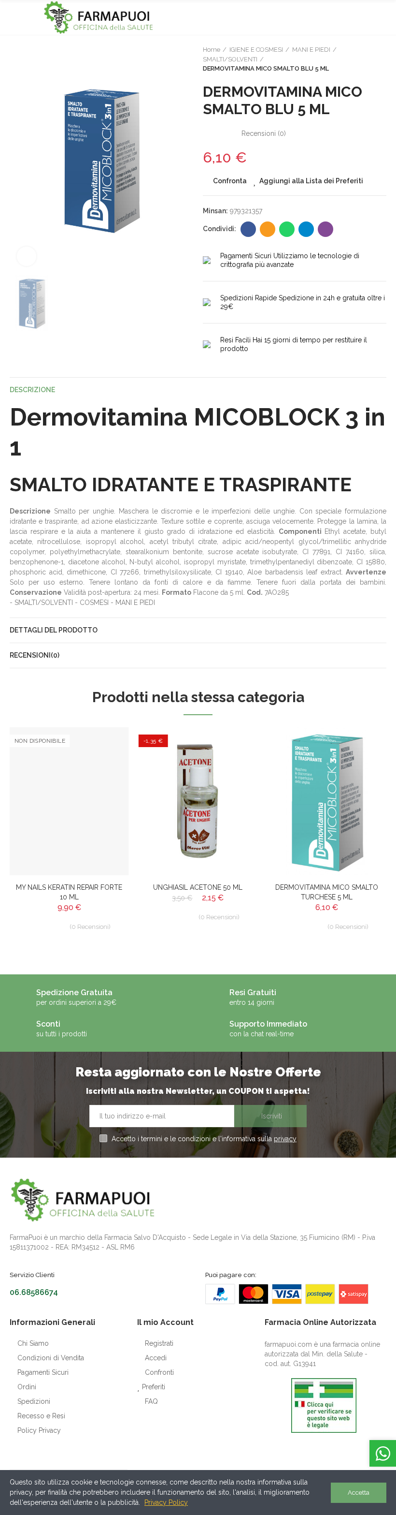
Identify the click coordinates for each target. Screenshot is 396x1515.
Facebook (248, 229)
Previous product (355, 59)
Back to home (367, 59)
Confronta (230, 181)
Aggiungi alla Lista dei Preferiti (311, 181)
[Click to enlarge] (26, 256)
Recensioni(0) (34, 655)
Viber (325, 229)
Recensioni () (263, 133)
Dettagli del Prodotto (54, 630)
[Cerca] (364, 17)
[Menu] (14, 17)
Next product (379, 59)
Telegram (306, 229)
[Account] (381, 17)
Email (267, 229)
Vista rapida (105, 783)
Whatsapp (287, 229)
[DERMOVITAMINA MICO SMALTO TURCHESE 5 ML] (326, 801)
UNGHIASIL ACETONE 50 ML (197, 887)
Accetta (358, 1492)
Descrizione (32, 390)
